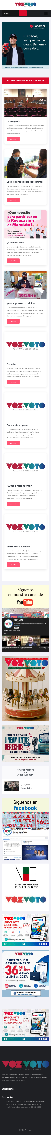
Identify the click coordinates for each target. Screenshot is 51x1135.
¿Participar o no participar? (22, 303)
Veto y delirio (26, 788)
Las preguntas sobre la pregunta (25, 181)
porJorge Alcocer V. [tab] (25, 772)
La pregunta (13, 121)
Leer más (13, 139)
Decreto (11, 364)
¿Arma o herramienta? (19, 485)
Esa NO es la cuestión (18, 546)
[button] (45, 12)
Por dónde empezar (17, 425)
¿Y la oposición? (15, 242)
